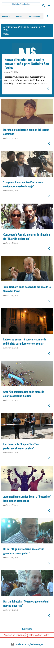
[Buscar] (43, 5)
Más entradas (27, 629)
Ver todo (6, 34)
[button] (48, 89)
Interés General (34, 16)
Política (19, 16)
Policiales (6, 16)
